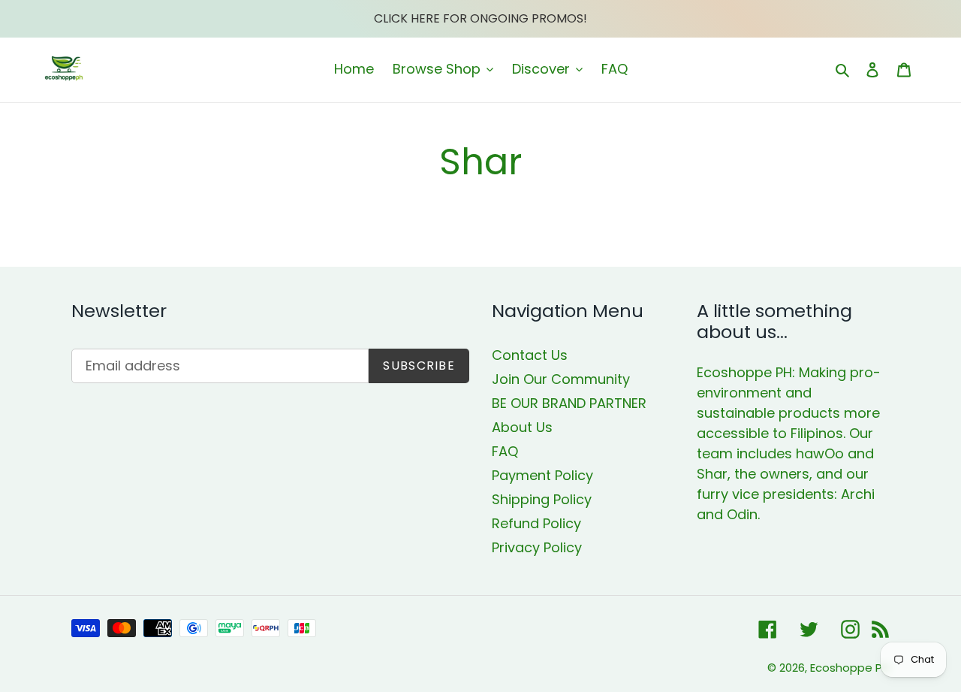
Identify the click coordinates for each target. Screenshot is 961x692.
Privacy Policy (537, 547)
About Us (522, 427)
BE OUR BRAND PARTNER (569, 403)
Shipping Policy (542, 499)
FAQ (505, 451)
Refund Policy (536, 523)
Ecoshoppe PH (850, 667)
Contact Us (530, 355)
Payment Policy (542, 475)
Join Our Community (561, 379)
